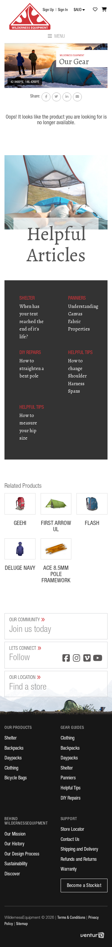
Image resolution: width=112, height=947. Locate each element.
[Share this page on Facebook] (46, 96)
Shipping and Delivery (79, 849)
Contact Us (70, 840)
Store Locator (72, 830)
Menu (59, 36)
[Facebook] (66, 659)
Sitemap (22, 924)
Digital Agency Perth (94, 935)
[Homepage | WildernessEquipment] (29, 15)
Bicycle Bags (15, 778)
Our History (14, 844)
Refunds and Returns (79, 860)
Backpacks (14, 748)
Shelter (10, 738)
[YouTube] (97, 659)
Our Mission (14, 834)
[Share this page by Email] (77, 96)
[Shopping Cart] (104, 9)
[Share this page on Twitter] (56, 96)
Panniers (68, 778)
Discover (12, 874)
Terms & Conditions (71, 918)
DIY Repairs (71, 798)
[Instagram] (76, 659)
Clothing (11, 768)
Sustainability (15, 864)
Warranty (69, 869)
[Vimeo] (87, 659)
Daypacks (13, 758)
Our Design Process (21, 854)
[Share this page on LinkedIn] (66, 96)
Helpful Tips (71, 788)
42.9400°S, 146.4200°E (24, 82)
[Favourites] (95, 9)
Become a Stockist (84, 886)
